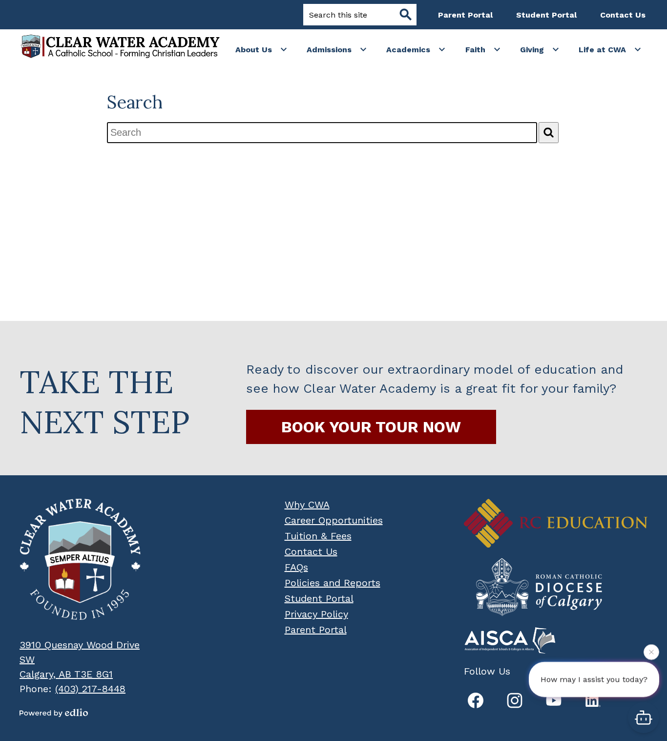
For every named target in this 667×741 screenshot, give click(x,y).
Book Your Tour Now (371, 427)
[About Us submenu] (261, 49)
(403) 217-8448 (90, 689)
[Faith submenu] (483, 49)
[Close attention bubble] (651, 650)
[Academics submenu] (416, 49)
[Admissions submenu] (337, 49)
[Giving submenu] (539, 49)
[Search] (549, 132)
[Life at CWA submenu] (610, 49)
